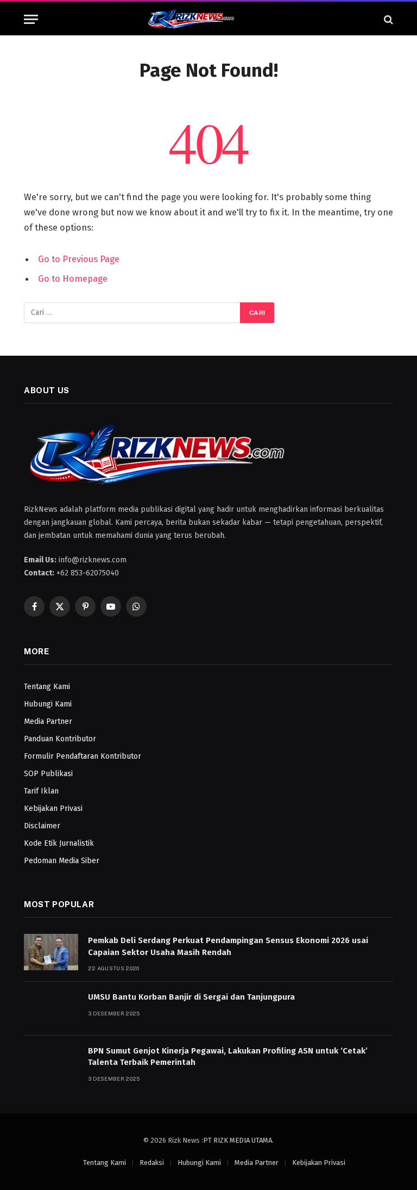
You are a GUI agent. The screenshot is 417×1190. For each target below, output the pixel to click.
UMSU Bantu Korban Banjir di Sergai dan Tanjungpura (191, 997)
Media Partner (48, 721)
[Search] (387, 19)
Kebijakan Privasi (53, 808)
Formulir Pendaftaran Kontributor (82, 756)
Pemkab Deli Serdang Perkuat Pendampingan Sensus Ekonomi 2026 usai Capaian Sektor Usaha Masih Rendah (228, 946)
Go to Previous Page (78, 258)
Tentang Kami (47, 686)
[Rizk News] (208, 19)
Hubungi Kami (48, 704)
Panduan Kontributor (60, 738)
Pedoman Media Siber (61, 860)
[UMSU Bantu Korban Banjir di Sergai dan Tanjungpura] (51, 1008)
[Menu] (31, 19)
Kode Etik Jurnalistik (59, 843)
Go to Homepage (73, 278)
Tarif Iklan (41, 791)
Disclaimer (42, 825)
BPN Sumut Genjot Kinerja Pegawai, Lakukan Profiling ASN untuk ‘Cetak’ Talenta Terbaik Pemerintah (228, 1056)
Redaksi (152, 1162)
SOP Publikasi (48, 773)
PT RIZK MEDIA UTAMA (237, 1140)
